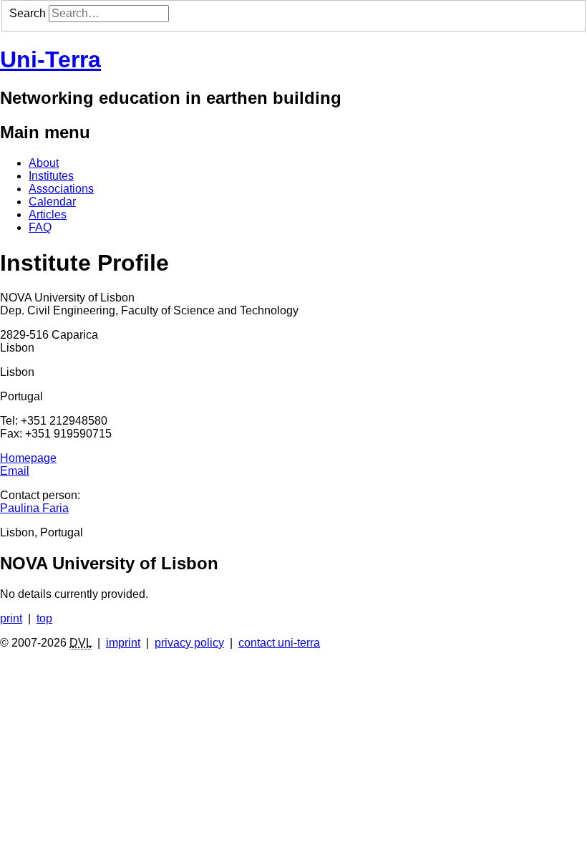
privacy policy (189, 643)
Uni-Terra (50, 59)
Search (27, 13)
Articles (48, 214)
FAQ (40, 227)
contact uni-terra (279, 643)
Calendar (52, 201)
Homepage (28, 458)
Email (14, 471)
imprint (123, 643)
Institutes (51, 176)
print (11, 618)
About (44, 163)
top (44, 618)
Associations (61, 189)
